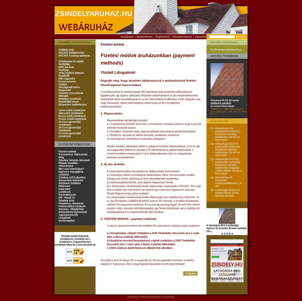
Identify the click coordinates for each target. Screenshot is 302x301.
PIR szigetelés (67, 78)
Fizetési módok (67, 151)
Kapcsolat (200, 36)
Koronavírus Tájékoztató (73, 154)
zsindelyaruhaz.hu (65, 244)
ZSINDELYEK (66, 49)
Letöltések (65, 191)
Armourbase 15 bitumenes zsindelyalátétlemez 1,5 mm (228, 182)
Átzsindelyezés (67, 194)
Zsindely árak (66, 200)
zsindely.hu (66, 239)
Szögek (63, 84)
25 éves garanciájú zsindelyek (70, 123)
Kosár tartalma (224, 42)
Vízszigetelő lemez (69, 87)
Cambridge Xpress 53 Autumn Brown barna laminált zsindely (227, 193)
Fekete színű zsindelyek (72, 119)
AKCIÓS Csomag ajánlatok (74, 55)
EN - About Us (67, 197)
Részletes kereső (182, 36)
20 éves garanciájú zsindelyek (70, 129)
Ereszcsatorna (67, 81)
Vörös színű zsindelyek (72, 110)
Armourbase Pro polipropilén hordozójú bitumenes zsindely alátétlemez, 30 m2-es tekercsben (227, 134)
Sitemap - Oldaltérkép (71, 209)
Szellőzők (64, 75)
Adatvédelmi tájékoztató (73, 212)
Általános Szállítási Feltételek (70, 185)
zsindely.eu (65, 241)
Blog (61, 157)
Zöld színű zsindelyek (71, 113)
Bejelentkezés (144, 36)
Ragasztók (65, 90)
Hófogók (63, 96)
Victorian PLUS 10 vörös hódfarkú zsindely (225, 102)
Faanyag (64, 70)
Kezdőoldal (127, 36)
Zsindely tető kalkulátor (72, 177)
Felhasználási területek (72, 206)
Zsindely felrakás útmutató (74, 160)
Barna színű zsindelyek (72, 116)
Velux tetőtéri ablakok (71, 73)
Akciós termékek (225, 56)
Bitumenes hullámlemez (73, 104)
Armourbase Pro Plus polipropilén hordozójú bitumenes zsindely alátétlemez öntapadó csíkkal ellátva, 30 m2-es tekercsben (228, 166)
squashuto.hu (82, 241)
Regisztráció (162, 36)
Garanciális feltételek (71, 180)
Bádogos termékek (70, 98)
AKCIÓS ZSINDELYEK (71, 52)
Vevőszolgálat (67, 220)
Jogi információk (68, 214)
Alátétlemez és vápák (71, 61)
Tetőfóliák (64, 64)
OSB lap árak (66, 67)
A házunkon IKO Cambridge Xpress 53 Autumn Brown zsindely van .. (226, 228)
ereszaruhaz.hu (86, 244)
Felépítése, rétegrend (71, 203)
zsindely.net (82, 239)
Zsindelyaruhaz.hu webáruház (160, 297)
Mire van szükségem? (71, 168)
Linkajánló (64, 217)
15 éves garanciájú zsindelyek (70, 135)
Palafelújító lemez (69, 101)
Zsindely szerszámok (71, 93)
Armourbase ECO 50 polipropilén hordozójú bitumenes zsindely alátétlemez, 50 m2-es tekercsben (227, 149)
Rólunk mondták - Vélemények (69, 164)
